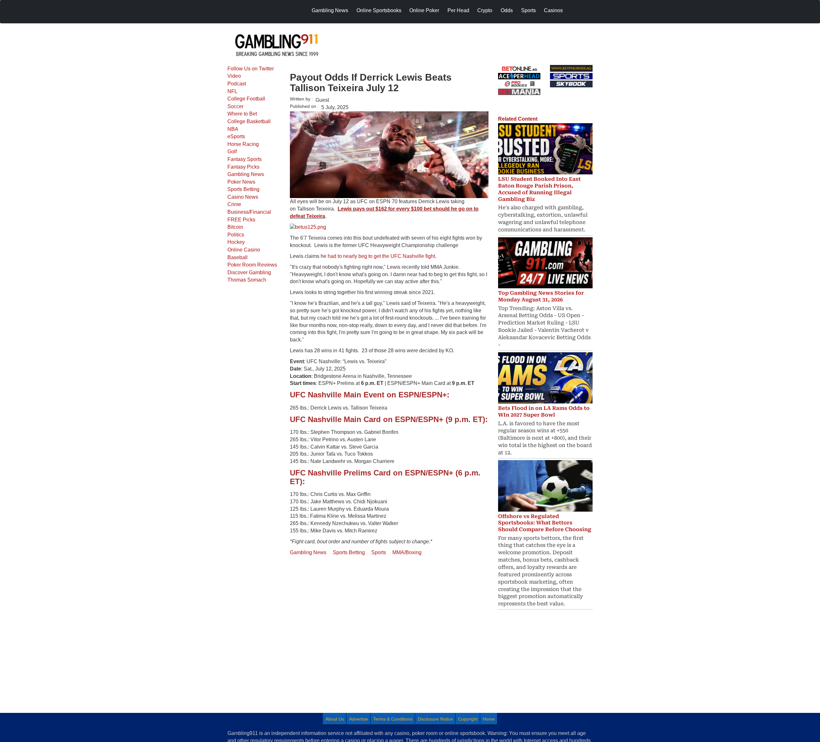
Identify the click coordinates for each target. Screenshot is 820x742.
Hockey (236, 242)
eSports (236, 136)
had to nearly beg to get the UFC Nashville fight (381, 256)
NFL (232, 91)
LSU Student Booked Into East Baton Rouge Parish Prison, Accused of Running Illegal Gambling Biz (539, 189)
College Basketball (249, 121)
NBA (232, 129)
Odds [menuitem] (507, 10)
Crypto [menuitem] (484, 10)
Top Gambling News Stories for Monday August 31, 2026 (541, 296)
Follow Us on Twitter (250, 68)
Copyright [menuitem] (468, 719)
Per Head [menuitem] (458, 10)
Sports (378, 552)
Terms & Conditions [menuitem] (393, 719)
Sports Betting (243, 189)
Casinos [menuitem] (553, 10)
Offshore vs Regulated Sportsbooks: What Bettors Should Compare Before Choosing (544, 523)
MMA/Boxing (407, 552)
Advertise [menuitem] (358, 719)
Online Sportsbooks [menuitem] (379, 10)
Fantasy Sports (244, 159)
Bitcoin (235, 227)
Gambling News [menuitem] (330, 10)
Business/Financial (249, 212)
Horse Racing (243, 144)
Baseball (237, 257)
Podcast (236, 83)
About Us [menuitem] (334, 719)
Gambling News (245, 174)
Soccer (235, 106)
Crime (234, 204)
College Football (246, 98)
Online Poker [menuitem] (424, 10)
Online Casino (243, 249)
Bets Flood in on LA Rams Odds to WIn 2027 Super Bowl (544, 411)
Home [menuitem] (489, 719)
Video (234, 76)
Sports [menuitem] (528, 10)
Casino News (242, 197)
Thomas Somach (246, 280)
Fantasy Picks (243, 167)
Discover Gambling (249, 272)
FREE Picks (241, 219)
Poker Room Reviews (252, 264)
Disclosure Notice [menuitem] (435, 719)
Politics (235, 234)
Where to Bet (242, 113)
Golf (232, 151)
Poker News (241, 182)
